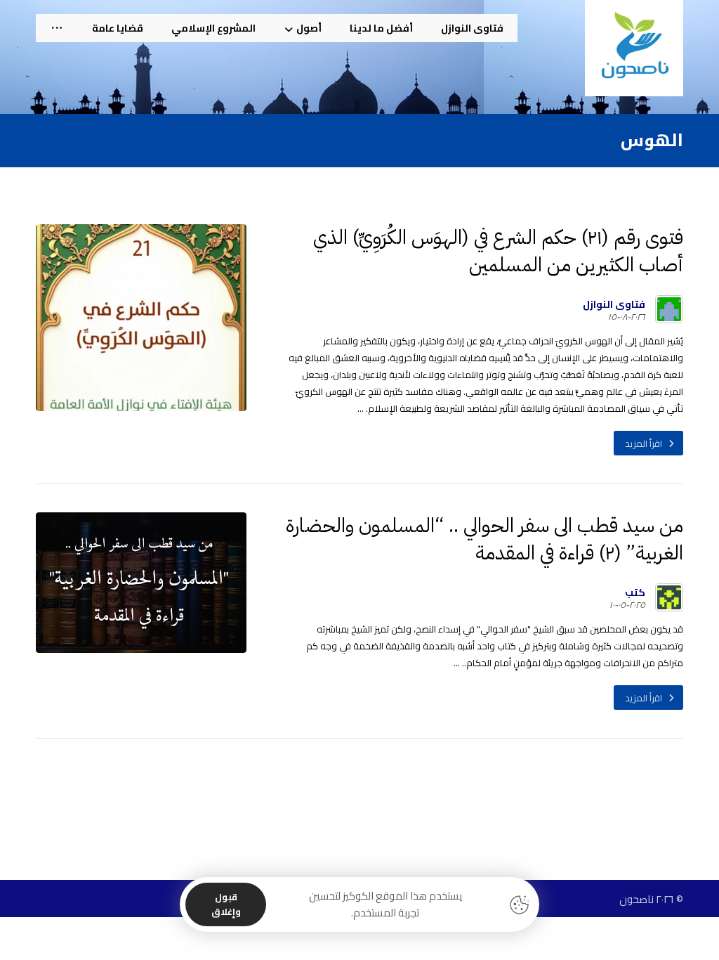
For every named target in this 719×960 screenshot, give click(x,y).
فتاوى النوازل (614, 304)
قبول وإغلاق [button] (226, 904)
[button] (57, 28)
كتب (635, 592)
